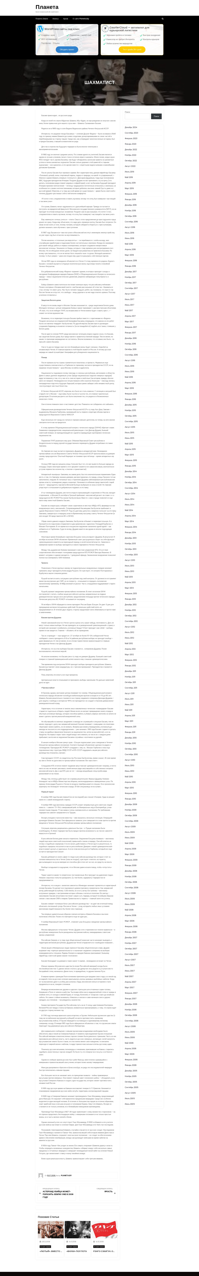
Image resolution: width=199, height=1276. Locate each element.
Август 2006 (130, 1026)
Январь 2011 (130, 732)
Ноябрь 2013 (130, 543)
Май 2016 (129, 377)
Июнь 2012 (129, 638)
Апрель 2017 (130, 316)
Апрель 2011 (130, 715)
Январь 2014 (130, 532)
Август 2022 (130, 166)
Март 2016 (129, 388)
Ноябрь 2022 (130, 155)
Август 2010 (130, 760)
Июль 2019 (129, 171)
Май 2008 (129, 909)
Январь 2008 (130, 932)
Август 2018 (130, 227)
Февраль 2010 (131, 793)
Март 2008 (129, 921)
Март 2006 (129, 1054)
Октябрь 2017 (130, 282)
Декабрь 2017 (131, 271)
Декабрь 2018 (131, 205)
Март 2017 (129, 321)
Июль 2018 (129, 232)
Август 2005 (130, 1093)
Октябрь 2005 (131, 1082)
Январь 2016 (130, 399)
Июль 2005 (130, 1098)
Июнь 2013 (129, 571)
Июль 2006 (130, 1032)
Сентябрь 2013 (131, 554)
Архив (65, 18)
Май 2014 (129, 510)
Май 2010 (129, 776)
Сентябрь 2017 (131, 288)
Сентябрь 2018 (131, 221)
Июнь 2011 (129, 704)
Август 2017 (130, 293)
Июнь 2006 (130, 1037)
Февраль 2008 (131, 926)
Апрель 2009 (130, 848)
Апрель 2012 (130, 649)
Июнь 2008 (130, 904)
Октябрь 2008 (131, 882)
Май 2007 (129, 976)
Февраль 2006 (131, 1059)
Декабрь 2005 (131, 1070)
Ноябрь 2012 (130, 610)
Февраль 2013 (131, 593)
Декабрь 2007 (131, 937)
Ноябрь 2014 (130, 477)
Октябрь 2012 (130, 615)
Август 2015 (130, 427)
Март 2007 (129, 987)
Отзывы (56, 43)
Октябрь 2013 (130, 549)
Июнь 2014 (129, 504)
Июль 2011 (129, 699)
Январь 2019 (130, 199)
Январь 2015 (130, 466)
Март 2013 (129, 588)
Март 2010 (129, 787)
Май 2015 (129, 443)
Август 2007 (130, 959)
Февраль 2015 (131, 460)
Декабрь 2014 (131, 471)
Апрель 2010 (130, 782)
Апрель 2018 (130, 249)
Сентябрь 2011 (131, 687)
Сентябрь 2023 (131, 133)
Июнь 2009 (130, 837)
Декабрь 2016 (131, 338)
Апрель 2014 (130, 515)
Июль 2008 (130, 898)
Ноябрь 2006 (130, 1009)
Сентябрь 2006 (131, 1020)
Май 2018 (129, 244)
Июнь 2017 (129, 305)
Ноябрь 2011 (130, 676)
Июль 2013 (129, 565)
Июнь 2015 (129, 438)
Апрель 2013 (130, 582)
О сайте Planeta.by (81, 18)
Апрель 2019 (130, 183)
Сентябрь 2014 (131, 488)
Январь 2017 (130, 332)
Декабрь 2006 (131, 1004)
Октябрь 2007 (131, 948)
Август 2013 (130, 560)
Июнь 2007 (130, 971)
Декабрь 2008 (131, 871)
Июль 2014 (129, 499)
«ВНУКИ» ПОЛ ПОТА (76, 1251)
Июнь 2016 (129, 371)
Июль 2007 (130, 965)
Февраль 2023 (131, 138)
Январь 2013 (130, 599)
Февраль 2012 (131, 660)
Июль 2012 (129, 632)
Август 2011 (130, 693)
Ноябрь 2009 (130, 810)
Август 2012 (130, 626)
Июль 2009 (130, 832)
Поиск (127, 112)
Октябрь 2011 (130, 682)
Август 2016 (130, 360)
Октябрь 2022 (131, 160)
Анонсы (56, 18)
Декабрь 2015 (131, 404)
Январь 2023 (130, 144)
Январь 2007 (130, 998)
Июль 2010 (129, 765)
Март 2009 (129, 854)
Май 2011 (128, 710)
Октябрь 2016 (130, 349)
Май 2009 (129, 843)
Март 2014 (129, 521)
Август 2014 (130, 493)
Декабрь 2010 (131, 737)
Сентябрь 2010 (131, 754)
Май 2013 (129, 577)
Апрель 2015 (130, 449)
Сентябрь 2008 (131, 887)
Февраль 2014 (131, 527)
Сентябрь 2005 (131, 1087)
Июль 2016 (129, 366)
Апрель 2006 (130, 1048)
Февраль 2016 (131, 393)
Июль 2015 (129, 432)
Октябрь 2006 (131, 1015)
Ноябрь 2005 (130, 1076)
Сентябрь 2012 (131, 621)
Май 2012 (129, 643)
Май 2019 (129, 177)
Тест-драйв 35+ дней (132, 49)
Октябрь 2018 (130, 216)
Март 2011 (129, 721)
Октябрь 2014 (131, 482)
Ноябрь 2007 (130, 943)
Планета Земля (42, 18)
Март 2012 (129, 654)
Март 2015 (129, 454)
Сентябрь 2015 (131, 421)
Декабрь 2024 (131, 127)
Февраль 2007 (131, 993)
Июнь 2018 (129, 238)
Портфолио (46, 43)
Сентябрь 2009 (131, 821)
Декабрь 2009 (131, 804)
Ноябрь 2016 (130, 343)
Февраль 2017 (131, 327)
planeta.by (66, 1175)
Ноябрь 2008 (130, 876)
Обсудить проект (67, 49)
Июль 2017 (129, 299)
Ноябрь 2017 (130, 277)
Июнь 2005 (130, 1104)
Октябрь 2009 (131, 815)
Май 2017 (129, 310)
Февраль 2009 (131, 860)
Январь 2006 (130, 1065)
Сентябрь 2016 (131, 355)
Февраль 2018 (131, 260)
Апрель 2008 (130, 915)
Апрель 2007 (130, 982)
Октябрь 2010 (130, 749)
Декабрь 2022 (131, 149)
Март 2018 (129, 255)
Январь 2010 (130, 798)
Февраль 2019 (131, 194)
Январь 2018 (130, 266)
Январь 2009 (130, 865)
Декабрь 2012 (130, 604)
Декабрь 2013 (130, 538)
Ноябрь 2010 (130, 743)
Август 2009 (130, 826)
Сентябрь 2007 (131, 954)
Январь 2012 (130, 665)
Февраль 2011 (130, 726)
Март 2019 (129, 188)
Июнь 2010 (129, 771)
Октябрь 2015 (130, 416)
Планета (47, 7)
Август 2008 (130, 893)
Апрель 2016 (130, 382)
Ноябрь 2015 (130, 410)
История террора (45, 1247)
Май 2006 (129, 1043)
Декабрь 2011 (130, 671)
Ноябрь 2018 (130, 210)
